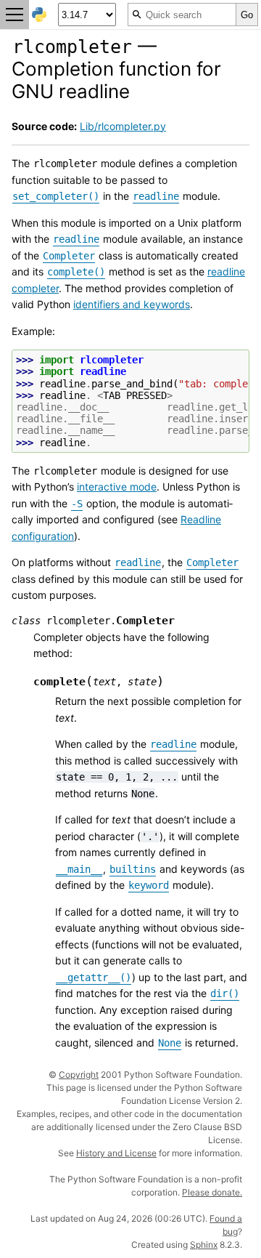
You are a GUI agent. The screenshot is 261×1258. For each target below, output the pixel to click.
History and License (116, 1153)
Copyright (79, 1074)
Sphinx (204, 1244)
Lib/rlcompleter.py (123, 126)
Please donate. (212, 1192)
